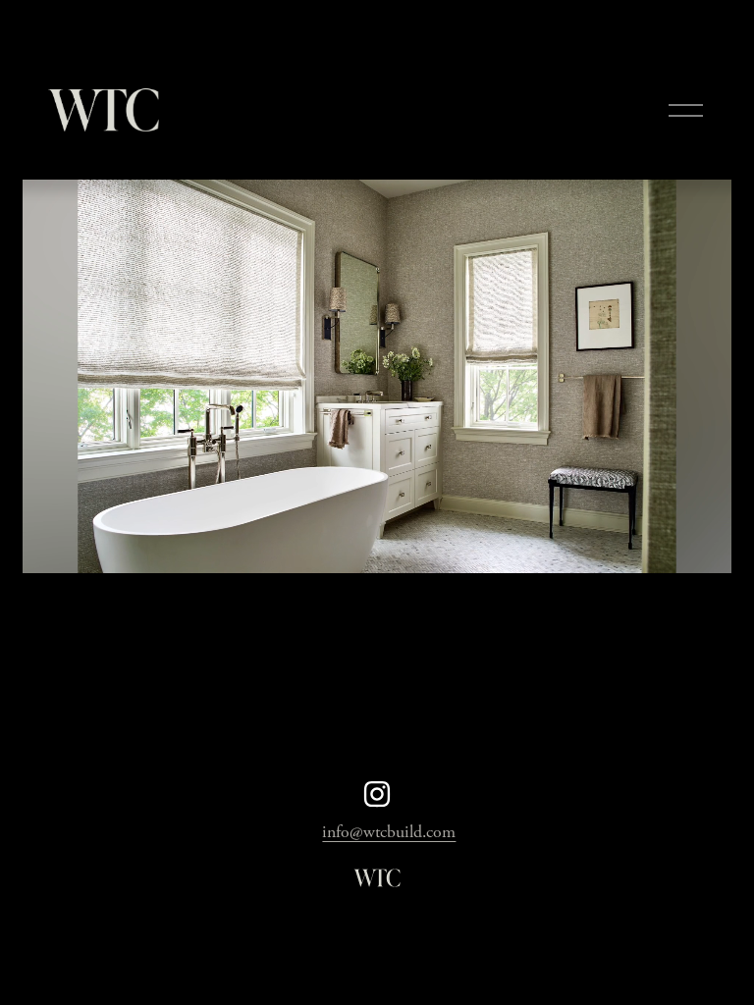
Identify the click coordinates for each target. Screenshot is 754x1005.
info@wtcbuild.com (389, 832)
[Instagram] (377, 794)
